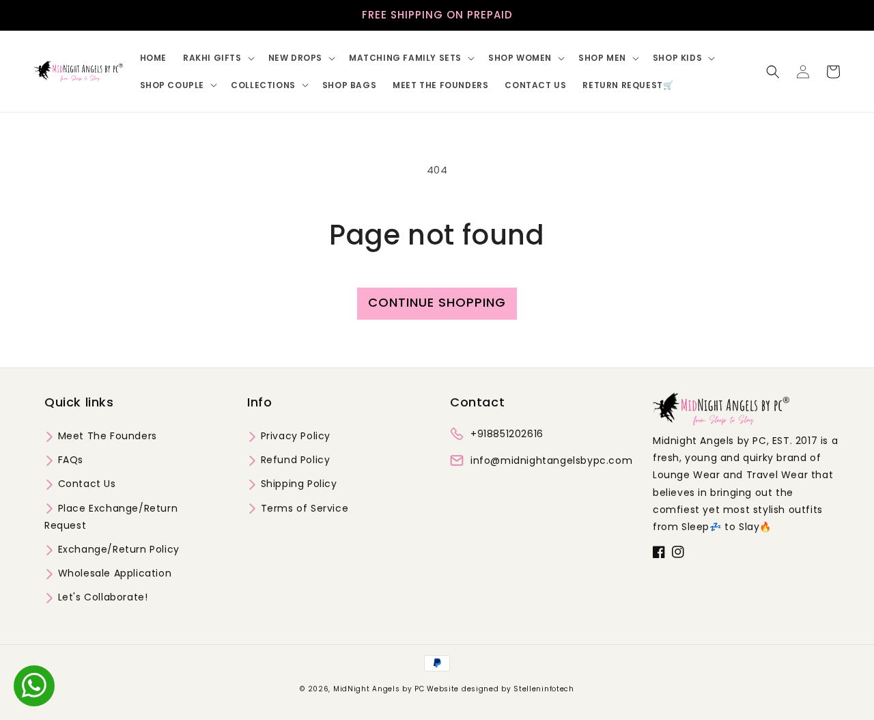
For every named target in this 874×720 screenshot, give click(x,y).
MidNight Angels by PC (379, 689)
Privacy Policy (293, 436)
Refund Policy (293, 460)
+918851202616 (507, 434)
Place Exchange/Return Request (111, 516)
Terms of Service (302, 508)
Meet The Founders (106, 436)
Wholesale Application (113, 573)
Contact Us (85, 483)
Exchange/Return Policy (117, 549)
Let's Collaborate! (101, 597)
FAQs (69, 460)
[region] (437, 15)
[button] (217, 58)
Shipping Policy (297, 483)
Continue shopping (437, 302)
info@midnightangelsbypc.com (551, 460)
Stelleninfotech (543, 689)
